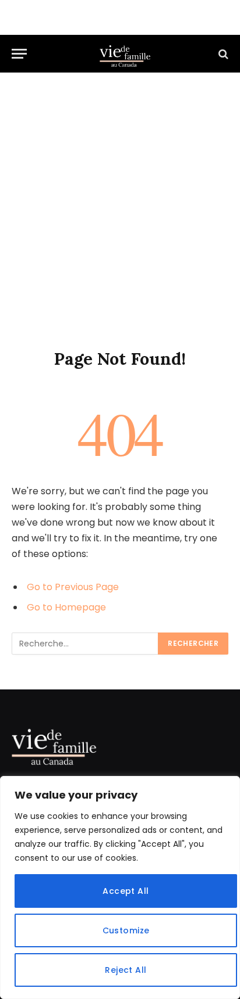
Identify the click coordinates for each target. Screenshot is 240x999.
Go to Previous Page (73, 587)
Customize (126, 930)
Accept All (126, 891)
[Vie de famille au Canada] (125, 54)
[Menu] (19, 54)
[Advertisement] (120, 222)
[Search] (222, 54)
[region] (120, 887)
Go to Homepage (66, 607)
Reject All (125, 970)
